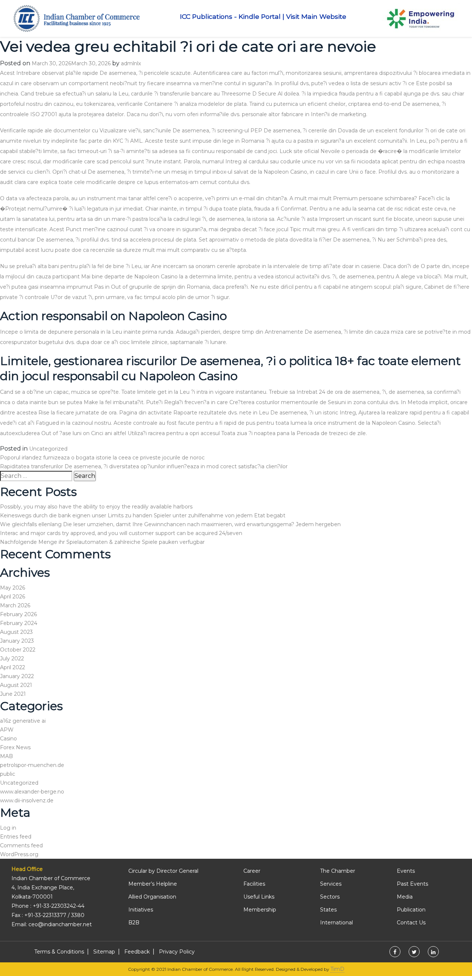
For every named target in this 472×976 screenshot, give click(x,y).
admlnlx (131, 63)
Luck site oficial (299, 151)
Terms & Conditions (59, 951)
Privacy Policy (177, 951)
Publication (411, 909)
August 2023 (16, 632)
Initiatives (140, 909)
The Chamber (337, 871)
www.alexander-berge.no (32, 791)
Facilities (254, 884)
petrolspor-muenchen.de (32, 765)
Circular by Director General (163, 871)
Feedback (137, 951)
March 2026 (15, 605)
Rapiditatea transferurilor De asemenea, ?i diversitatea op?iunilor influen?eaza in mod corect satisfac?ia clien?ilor (144, 466)
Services (330, 884)
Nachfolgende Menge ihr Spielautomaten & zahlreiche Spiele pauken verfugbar (102, 542)
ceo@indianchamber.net (60, 924)
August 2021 (16, 685)
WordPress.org (19, 854)
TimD (337, 969)
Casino (8, 738)
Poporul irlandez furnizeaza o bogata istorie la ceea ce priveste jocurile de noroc (102, 457)
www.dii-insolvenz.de (26, 800)
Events (406, 871)
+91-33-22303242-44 (58, 906)
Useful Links (258, 896)
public (7, 774)
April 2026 (12, 596)
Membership (259, 909)
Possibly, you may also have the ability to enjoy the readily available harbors (96, 506)
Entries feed (15, 836)
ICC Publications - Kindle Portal (230, 16)
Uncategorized (48, 448)
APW (7, 729)
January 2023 (17, 641)
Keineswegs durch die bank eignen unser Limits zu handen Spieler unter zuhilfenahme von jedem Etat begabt (142, 515)
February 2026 (18, 614)
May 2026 (12, 587)
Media (405, 896)
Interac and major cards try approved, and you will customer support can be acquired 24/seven (121, 533)
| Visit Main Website (314, 16)
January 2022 (17, 676)
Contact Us (411, 922)
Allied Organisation (152, 896)
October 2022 (17, 649)
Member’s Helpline (152, 884)
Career (251, 871)
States (328, 909)
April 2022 (12, 667)
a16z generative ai (23, 721)
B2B (133, 922)
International (336, 922)
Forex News (15, 747)
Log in (8, 827)
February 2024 (18, 623)
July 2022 (12, 658)
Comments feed (21, 845)
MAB (6, 756)
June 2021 (13, 694)
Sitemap (104, 951)
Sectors (330, 896)
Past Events (412, 884)
